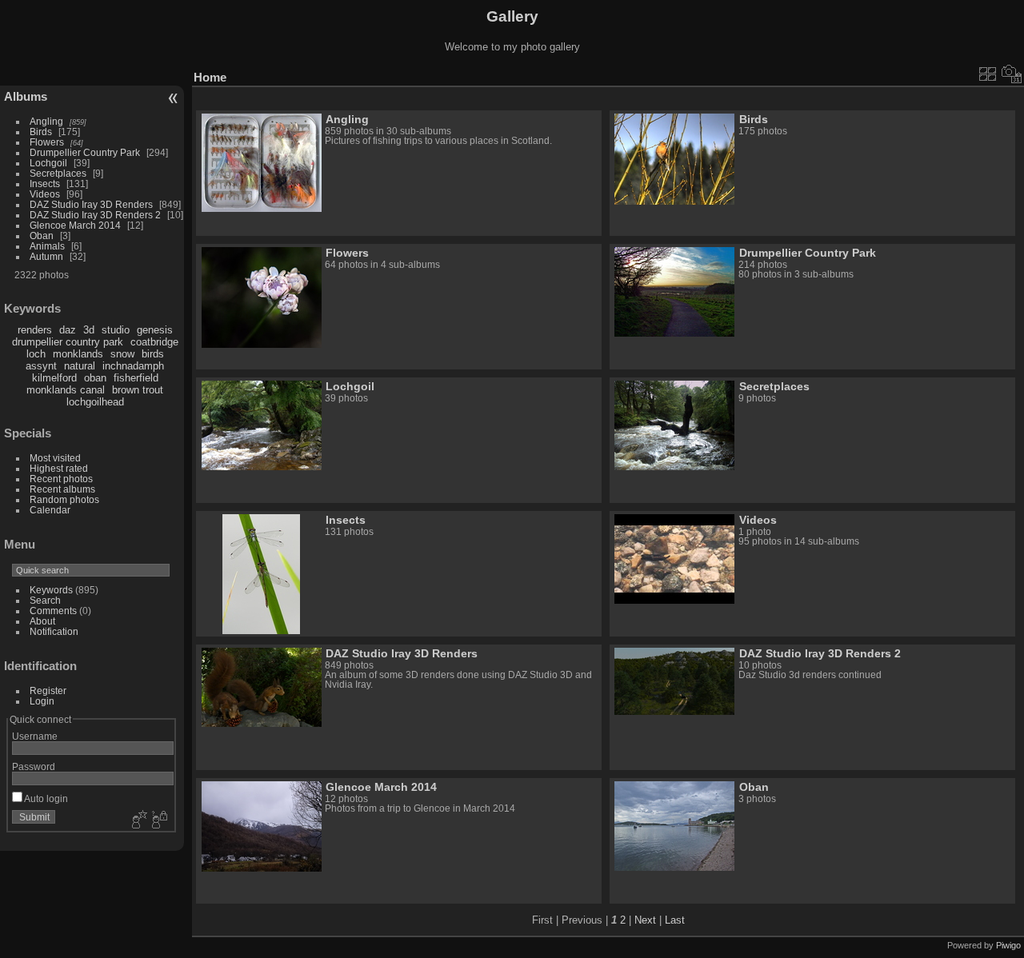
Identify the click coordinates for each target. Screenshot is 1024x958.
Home (210, 77)
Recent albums (62, 489)
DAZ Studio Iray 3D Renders (91, 204)
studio (116, 330)
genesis (155, 330)
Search (45, 600)
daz (67, 330)
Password (33, 766)
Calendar (50, 510)
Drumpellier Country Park (85, 152)
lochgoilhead (95, 402)
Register (48, 690)
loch (36, 354)
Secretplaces (58, 173)
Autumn (46, 256)
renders (35, 330)
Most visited (55, 458)
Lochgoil (48, 163)
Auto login (45, 798)
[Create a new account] (137, 820)
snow (122, 354)
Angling (46, 121)
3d (88, 330)
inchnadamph (133, 366)
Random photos (64, 499)
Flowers (47, 142)
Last (675, 920)
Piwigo (1008, 945)
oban (95, 378)
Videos (45, 194)
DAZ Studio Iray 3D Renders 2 (95, 215)
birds (153, 354)
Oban (42, 235)
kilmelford (54, 378)
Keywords (51, 590)
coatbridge (154, 342)
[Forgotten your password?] (158, 820)
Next (645, 920)
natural (79, 366)
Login (42, 701)
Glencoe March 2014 (75, 225)
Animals (47, 246)
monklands (78, 354)
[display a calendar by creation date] (1012, 73)
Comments (53, 610)
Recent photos (61, 478)
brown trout (137, 390)
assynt (41, 366)
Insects (45, 183)
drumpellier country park (67, 342)
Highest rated (59, 468)
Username (35, 736)
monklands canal (65, 390)
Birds (41, 131)
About (42, 621)
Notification (54, 631)
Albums (25, 96)
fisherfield (136, 378)
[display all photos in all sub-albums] (988, 73)
